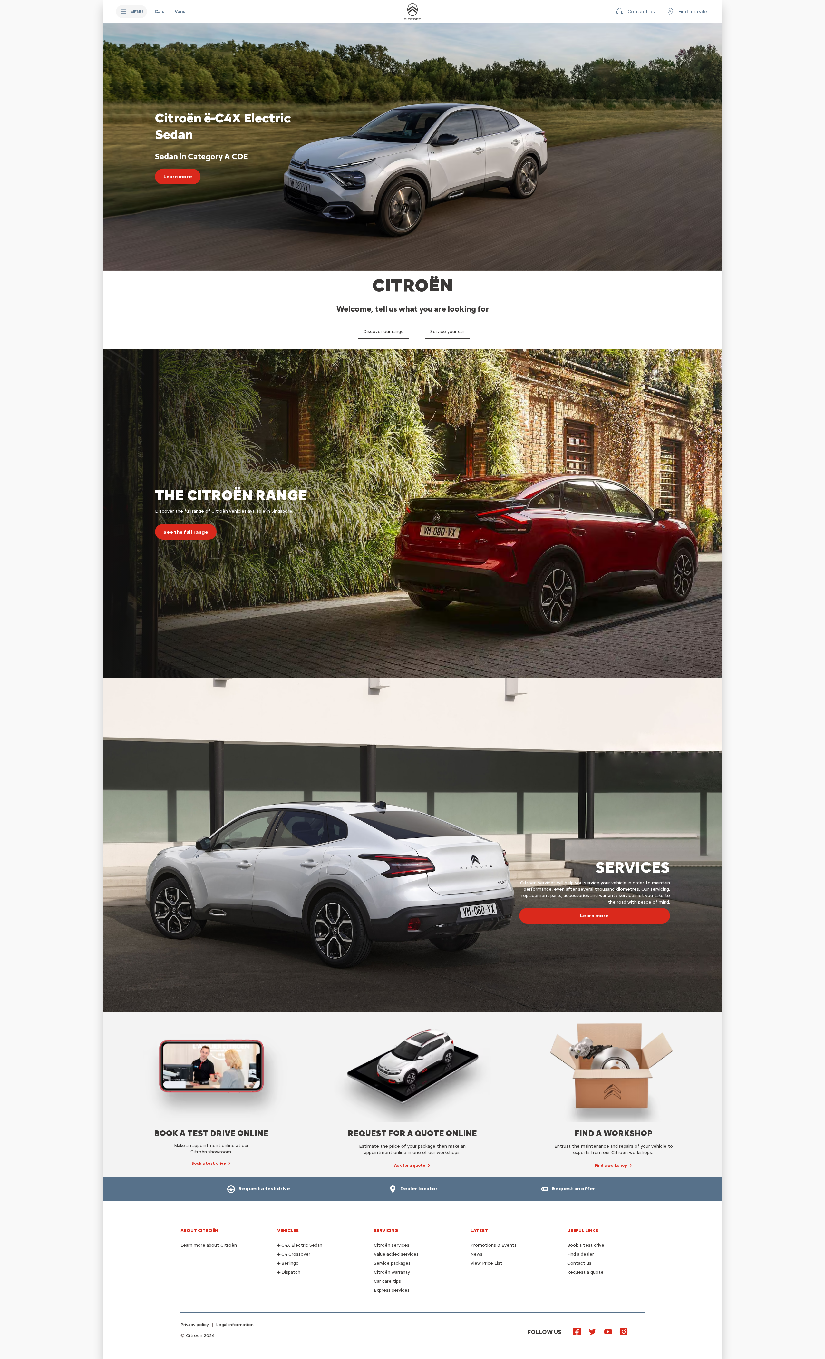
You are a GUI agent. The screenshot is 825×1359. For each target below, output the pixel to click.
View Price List (486, 1263)
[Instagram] (623, 1331)
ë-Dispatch (288, 1272)
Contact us (579, 1263)
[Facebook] (577, 1331)
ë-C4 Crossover (293, 1254)
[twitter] (592, 1331)
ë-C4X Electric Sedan (299, 1245)
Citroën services (391, 1245)
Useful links (582, 1230)
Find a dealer (580, 1254)
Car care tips (387, 1281)
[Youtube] (608, 1331)
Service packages (392, 1263)
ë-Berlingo (288, 1263)
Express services (392, 1290)
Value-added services (396, 1254)
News (476, 1254)
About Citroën (199, 1230)
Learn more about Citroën (208, 1245)
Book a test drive (585, 1245)
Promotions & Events (494, 1245)
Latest (479, 1230)
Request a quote (585, 1272)
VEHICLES (288, 1230)
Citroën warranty (392, 1272)
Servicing (386, 1230)
